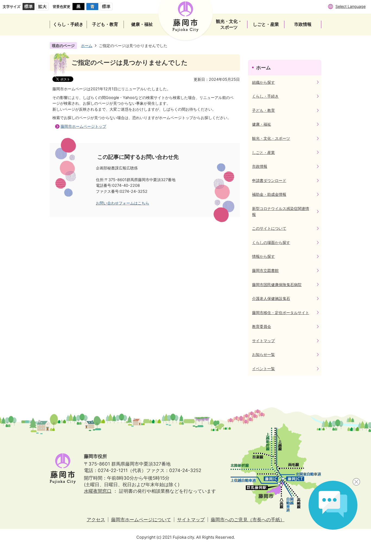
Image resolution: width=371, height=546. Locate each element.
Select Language (350, 6)
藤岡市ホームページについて (141, 519)
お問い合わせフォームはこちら (122, 203)
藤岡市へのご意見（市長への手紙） (248, 519)
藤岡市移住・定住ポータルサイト (280, 312)
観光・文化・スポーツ (271, 138)
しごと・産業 (263, 152)
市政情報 (259, 166)
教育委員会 (261, 326)
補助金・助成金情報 (269, 194)
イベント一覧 (263, 368)
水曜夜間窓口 (98, 491)
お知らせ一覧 (263, 354)
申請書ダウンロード (269, 180)
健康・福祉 (261, 124)
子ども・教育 (263, 110)
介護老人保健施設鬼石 (271, 298)
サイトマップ (263, 340)
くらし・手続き (265, 96)
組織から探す (263, 82)
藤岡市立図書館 (265, 270)
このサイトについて (269, 228)
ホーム (86, 45)
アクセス (96, 519)
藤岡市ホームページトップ (83, 126)
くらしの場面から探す (271, 242)
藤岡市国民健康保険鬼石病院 (276, 284)
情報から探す (263, 256)
